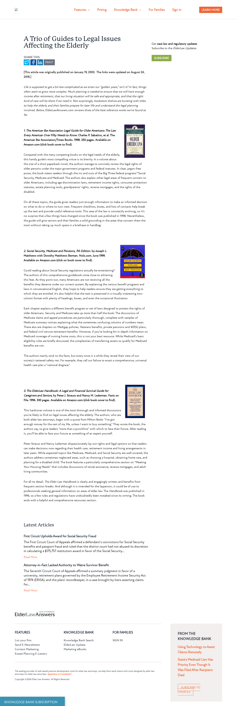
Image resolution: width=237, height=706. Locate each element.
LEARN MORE (211, 10)
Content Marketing (27, 649)
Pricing (102, 10)
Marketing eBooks (75, 649)
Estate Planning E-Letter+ (31, 654)
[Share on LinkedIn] (40, 62)
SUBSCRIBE (161, 58)
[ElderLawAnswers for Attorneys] (106, 613)
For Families (157, 10)
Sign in (176, 10)
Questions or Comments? (59, 674)
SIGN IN (118, 640)
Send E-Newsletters (27, 645)
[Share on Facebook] (33, 62)
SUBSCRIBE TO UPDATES (189, 690)
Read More (30, 557)
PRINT (49, 62)
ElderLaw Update (74, 645)
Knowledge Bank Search (79, 640)
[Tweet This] (26, 62)
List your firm (23, 640)
